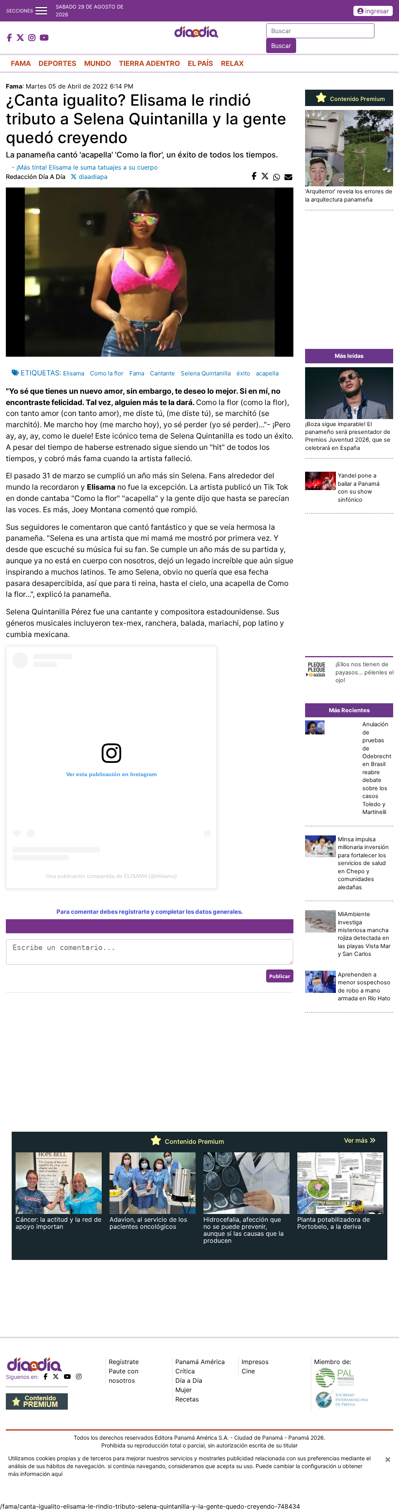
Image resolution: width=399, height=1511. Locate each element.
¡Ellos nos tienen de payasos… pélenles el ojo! (364, 672)
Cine (248, 1371)
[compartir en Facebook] (254, 176)
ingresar (377, 11)
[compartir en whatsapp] (276, 176)
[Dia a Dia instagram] (32, 38)
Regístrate (124, 1362)
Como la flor (107, 373)
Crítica (185, 1371)
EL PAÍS (200, 63)
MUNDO (97, 63)
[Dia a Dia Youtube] (44, 38)
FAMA (21, 63)
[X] (56, 1376)
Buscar (281, 46)
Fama (136, 373)
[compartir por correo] (288, 176)
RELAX (232, 63)
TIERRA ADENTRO (149, 63)
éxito (243, 373)
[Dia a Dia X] (21, 38)
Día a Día (188, 1380)
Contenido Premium (356, 99)
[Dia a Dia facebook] (10, 38)
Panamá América (200, 1362)
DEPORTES (57, 63)
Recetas (187, 1399)
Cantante (162, 373)
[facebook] (46, 1376)
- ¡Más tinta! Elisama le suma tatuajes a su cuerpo (85, 167)
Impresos (255, 1362)
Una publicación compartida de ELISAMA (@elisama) (111, 876)
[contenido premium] (37, 1401)
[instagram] (78, 1376)
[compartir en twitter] (265, 176)
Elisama (73, 373)
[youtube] (67, 1376)
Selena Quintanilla (206, 373)
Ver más (356, 1140)
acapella (267, 373)
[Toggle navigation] (41, 10)
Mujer (183, 1390)
